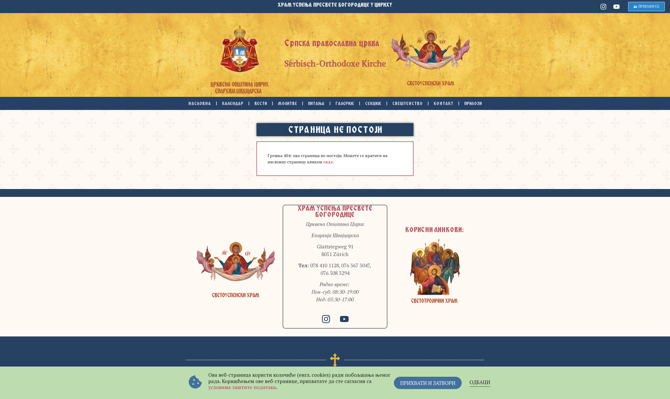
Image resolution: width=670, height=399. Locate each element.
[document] (335, 199)
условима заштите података (242, 387)
